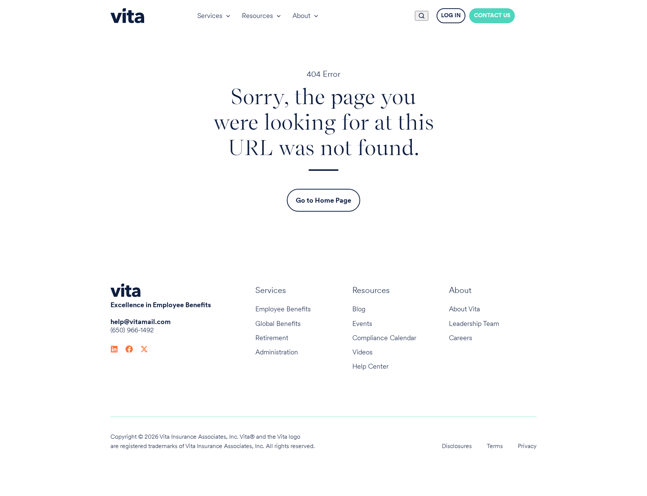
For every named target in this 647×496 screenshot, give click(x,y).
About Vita (464, 309)
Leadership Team (474, 323)
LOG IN (451, 15)
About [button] (301, 15)
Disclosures (457, 446)
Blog (358, 309)
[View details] (114, 349)
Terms (495, 446)
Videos (362, 352)
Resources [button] (257, 15)
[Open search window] (421, 16)
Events (362, 323)
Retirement (271, 338)
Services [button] (209, 15)
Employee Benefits (283, 309)
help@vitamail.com (140, 322)
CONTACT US (492, 15)
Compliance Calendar (384, 338)
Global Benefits (278, 323)
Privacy (527, 446)
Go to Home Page (323, 200)
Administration (276, 352)
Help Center (370, 366)
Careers (460, 338)
